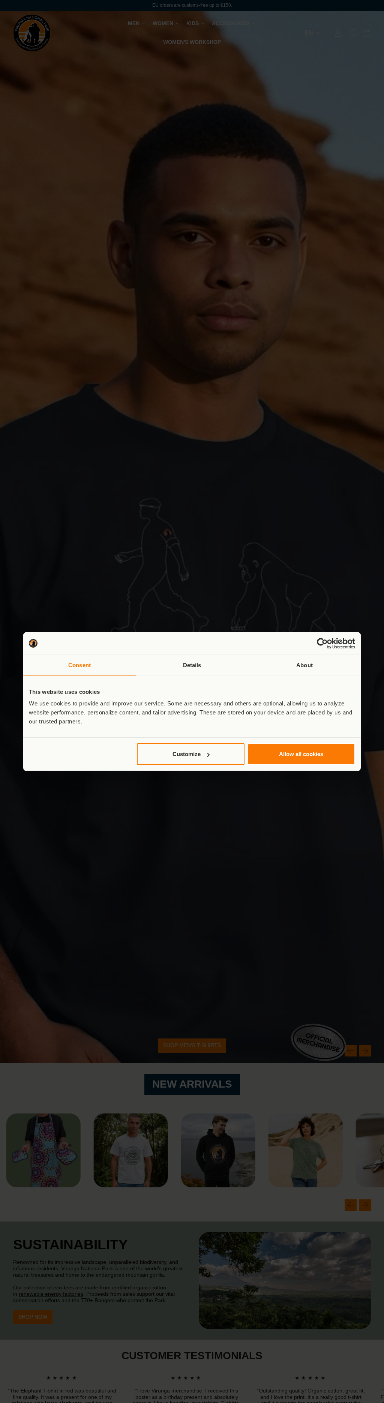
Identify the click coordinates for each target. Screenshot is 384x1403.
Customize (186, 754)
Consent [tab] (79, 665)
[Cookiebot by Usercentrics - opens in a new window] (322, 643)
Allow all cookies (301, 754)
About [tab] (304, 665)
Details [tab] (192, 665)
